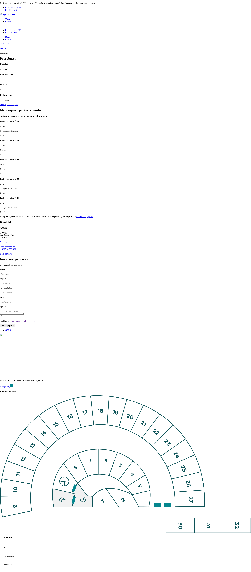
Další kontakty (6, 254)
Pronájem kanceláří (13, 8)
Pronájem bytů (11, 10)
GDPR (8, 330)
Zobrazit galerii (6, 48)
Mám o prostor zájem (9, 104)
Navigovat (4, 242)
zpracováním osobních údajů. (23, 321)
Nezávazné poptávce (84, 216)
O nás (7, 19)
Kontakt (8, 21)
